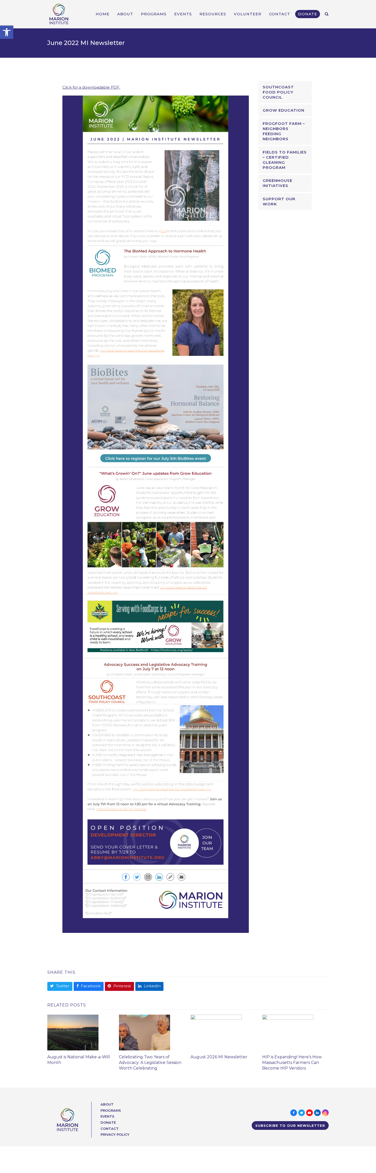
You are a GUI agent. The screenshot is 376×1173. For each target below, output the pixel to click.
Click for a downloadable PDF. (91, 87)
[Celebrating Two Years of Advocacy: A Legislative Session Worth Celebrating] (144, 1032)
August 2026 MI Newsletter (219, 1056)
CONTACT (110, 1129)
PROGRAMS (111, 1110)
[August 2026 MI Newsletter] (216, 1032)
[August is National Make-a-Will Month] (72, 1032)
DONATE (108, 1122)
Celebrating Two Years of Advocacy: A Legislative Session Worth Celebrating (150, 1062)
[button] (6, 32)
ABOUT (107, 1104)
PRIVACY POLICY (115, 1134)
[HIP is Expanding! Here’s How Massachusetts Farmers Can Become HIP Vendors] (287, 1032)
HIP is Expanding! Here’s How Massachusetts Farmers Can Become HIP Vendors (292, 1062)
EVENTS (107, 1116)
